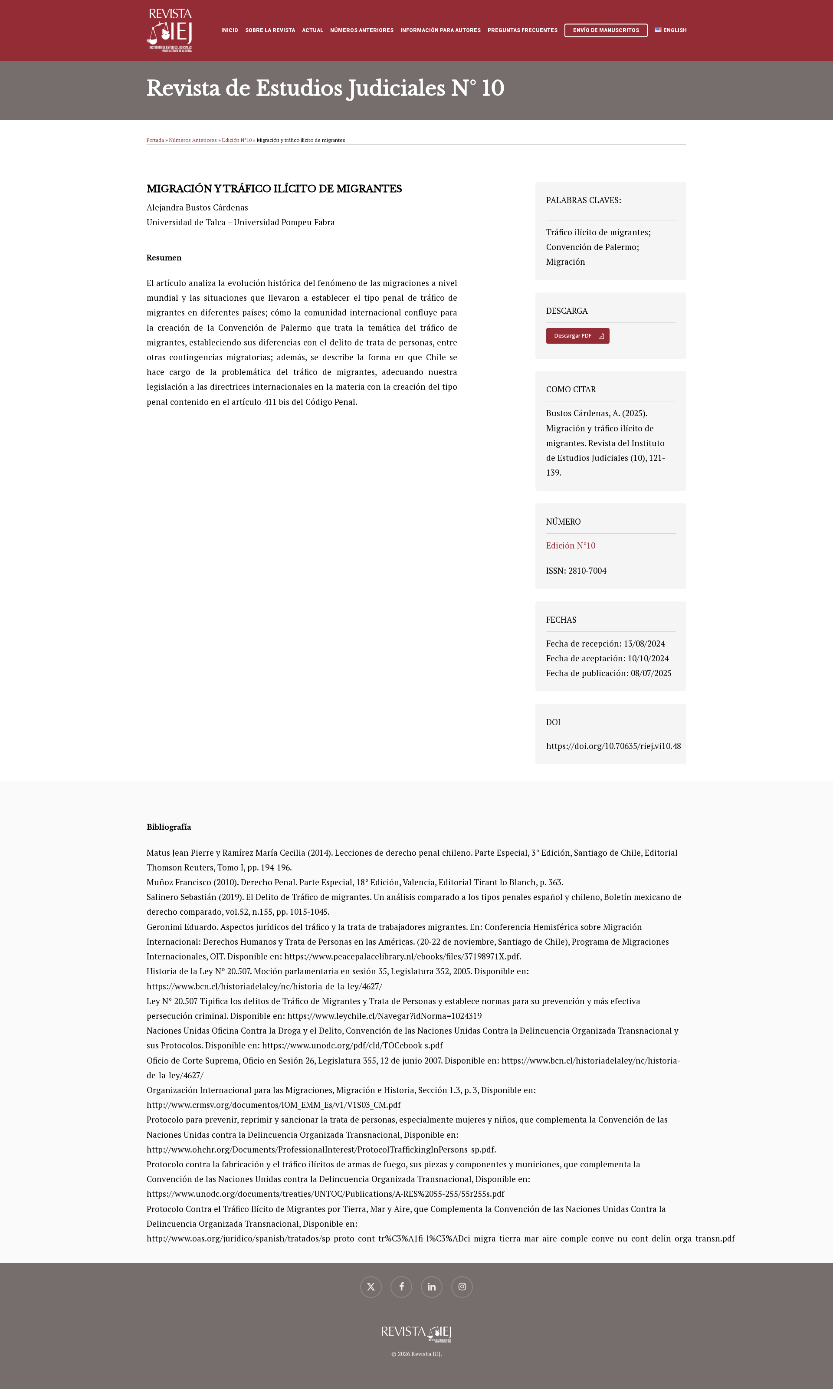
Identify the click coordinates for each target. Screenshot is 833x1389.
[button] (578, 336)
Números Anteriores (193, 140)
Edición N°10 (237, 140)
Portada (155, 140)
